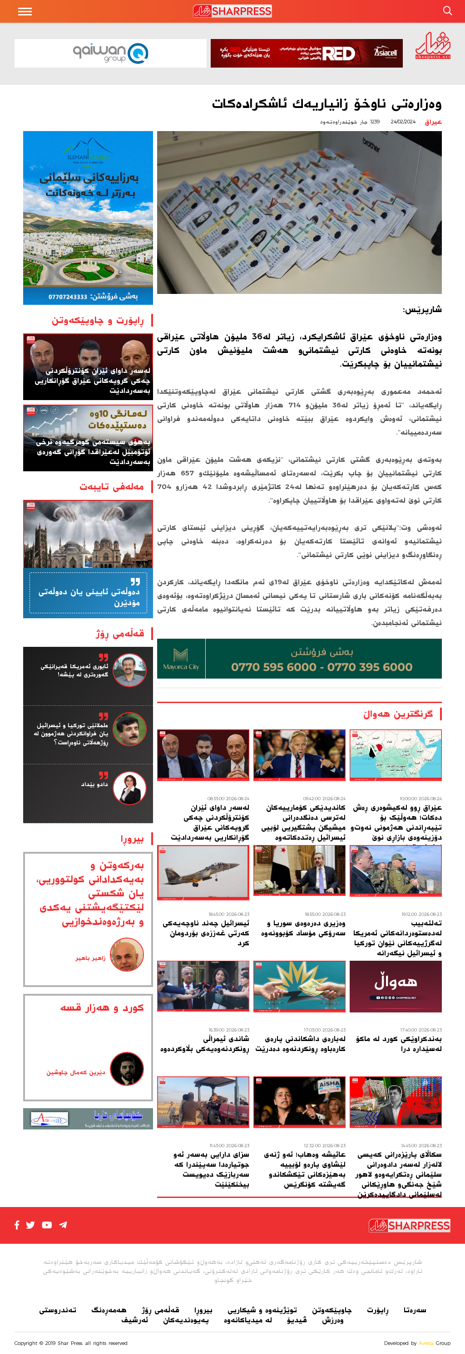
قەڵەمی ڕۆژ (160, 1310)
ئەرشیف (134, 1320)
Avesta (426, 1343)
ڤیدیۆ (297, 1320)
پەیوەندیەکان (186, 1320)
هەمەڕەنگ (109, 1310)
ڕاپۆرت (378, 1310)
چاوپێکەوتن (332, 1310)
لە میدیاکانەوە (248, 1320)
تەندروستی (57, 1310)
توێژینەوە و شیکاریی (262, 1310)
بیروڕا (203, 1310)
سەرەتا (415, 1310)
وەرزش (333, 1320)
